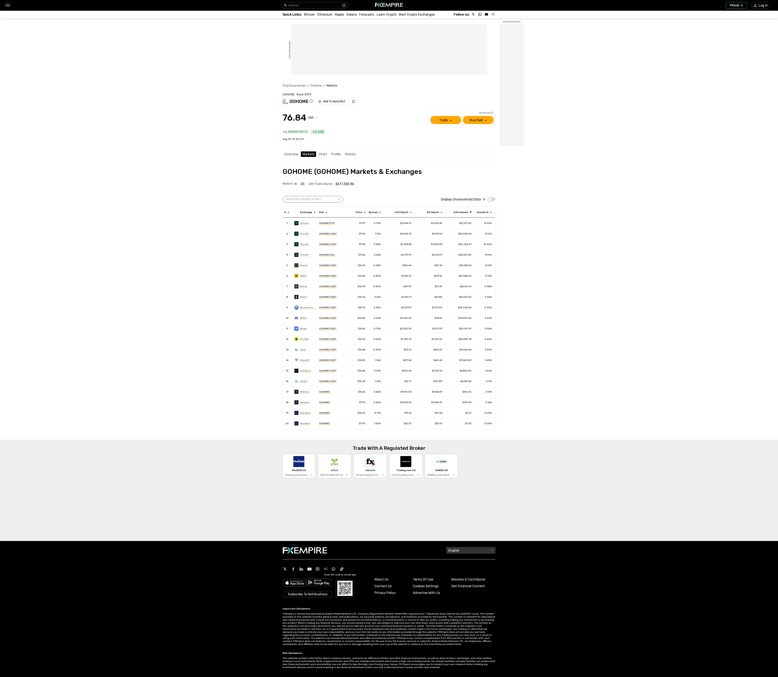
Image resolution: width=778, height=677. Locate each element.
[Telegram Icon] (325, 569)
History (350, 154)
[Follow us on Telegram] (493, 14)
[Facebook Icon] (293, 569)
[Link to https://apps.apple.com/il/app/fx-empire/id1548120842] (295, 583)
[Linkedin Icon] (301, 569)
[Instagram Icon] (317, 569)
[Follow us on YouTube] (486, 14)
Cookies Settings (426, 586)
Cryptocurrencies (294, 85)
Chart (322, 154)
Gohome (316, 85)
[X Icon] (285, 569)
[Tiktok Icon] (341, 569)
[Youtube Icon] (309, 569)
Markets (308, 154)
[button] (7, 5)
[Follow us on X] (473, 14)
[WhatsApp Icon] (333, 569)
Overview (291, 154)
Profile (336, 154)
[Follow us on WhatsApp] (480, 14)
